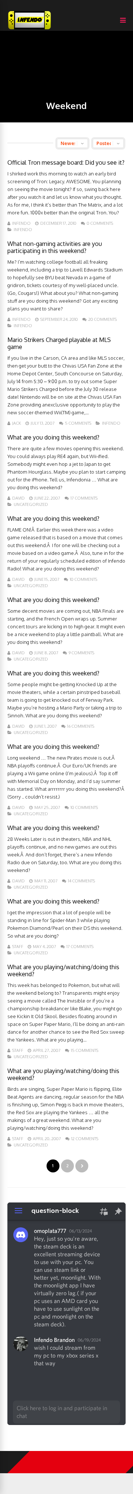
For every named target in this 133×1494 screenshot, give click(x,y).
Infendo (21, 223)
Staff (17, 946)
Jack (16, 423)
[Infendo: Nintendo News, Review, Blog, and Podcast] (29, 29)
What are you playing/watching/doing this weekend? (63, 970)
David (18, 498)
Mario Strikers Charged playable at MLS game (59, 343)
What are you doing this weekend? (53, 437)
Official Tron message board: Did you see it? (66, 162)
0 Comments (100, 223)
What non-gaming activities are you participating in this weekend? (54, 247)
